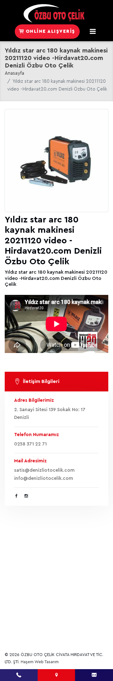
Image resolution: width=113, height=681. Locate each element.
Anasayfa (14, 73)
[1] (93, 31)
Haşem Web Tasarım (40, 662)
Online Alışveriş (49, 31)
